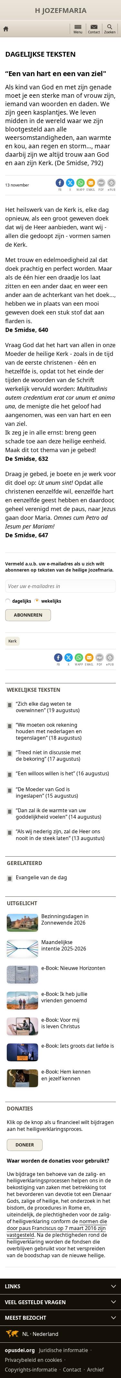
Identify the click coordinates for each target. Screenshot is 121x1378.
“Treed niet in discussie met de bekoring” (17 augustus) (48, 755)
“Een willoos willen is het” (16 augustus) (62, 773)
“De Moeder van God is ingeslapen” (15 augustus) (47, 792)
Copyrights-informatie (31, 1369)
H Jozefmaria (60, 10)
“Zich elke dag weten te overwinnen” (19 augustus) (48, 706)
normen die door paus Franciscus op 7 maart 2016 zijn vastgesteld (57, 1228)
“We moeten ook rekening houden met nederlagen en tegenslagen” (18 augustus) (49, 731)
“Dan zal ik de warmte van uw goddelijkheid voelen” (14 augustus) (58, 813)
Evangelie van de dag (41, 877)
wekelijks (51, 601)
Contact (72, 1369)
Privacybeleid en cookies (33, 1359)
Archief (95, 1369)
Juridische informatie (63, 1349)
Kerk (12, 641)
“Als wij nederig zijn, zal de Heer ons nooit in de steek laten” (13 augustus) (60, 835)
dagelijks (21, 601)
